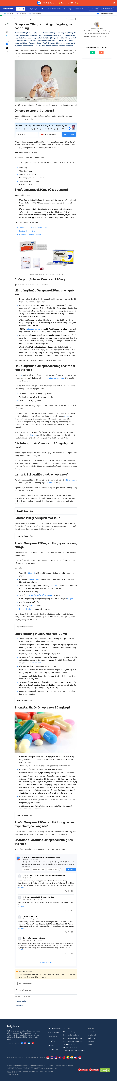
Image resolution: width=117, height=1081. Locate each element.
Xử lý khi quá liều (53, 38)
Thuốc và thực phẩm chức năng (23, 19)
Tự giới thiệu (91, 1032)
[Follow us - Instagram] (25, 1043)
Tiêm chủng (10, 13)
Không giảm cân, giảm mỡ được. (34, 938)
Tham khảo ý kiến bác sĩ (106, 13)
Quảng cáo (91, 1041)
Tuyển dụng (91, 1038)
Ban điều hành (92, 1035)
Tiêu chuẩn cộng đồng (70, 1047)
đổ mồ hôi (31, 573)
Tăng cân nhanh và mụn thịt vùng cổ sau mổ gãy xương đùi (44, 875)
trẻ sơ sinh (33, 435)
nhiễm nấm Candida (44, 595)
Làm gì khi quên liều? (68, 38)
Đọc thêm (21, 887)
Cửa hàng (51, 1045)
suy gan (70, 599)
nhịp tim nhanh (70, 480)
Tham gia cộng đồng (46, 962)
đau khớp (32, 606)
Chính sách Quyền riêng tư (71, 1035)
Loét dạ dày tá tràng (27, 231)
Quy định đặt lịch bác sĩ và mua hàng (74, 1050)
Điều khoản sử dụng (69, 1032)
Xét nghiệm (22, 13)
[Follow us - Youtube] (33, 1043)
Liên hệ (90, 1044)
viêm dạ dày (31, 595)
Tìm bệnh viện (52, 1037)
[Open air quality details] (7, 24)
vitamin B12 (36, 663)
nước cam (60, 378)
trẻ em (19, 375)
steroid (66, 416)
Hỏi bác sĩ (71, 869)
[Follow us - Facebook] (22, 1043)
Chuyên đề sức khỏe (54, 1028)
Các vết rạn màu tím (30, 916)
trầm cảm (53, 586)
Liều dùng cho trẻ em (62, 35)
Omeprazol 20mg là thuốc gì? (25, 33)
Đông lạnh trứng (36, 13)
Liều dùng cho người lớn (44, 35)
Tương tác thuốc (35, 43)
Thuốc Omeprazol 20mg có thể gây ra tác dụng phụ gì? (36, 40)
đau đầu (49, 483)
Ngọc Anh (90, 36)
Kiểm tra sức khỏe (53, 1032)
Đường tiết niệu (25, 609)
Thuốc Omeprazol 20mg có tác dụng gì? (52, 33)
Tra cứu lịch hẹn (53, 1049)
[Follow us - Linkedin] (29, 1043)
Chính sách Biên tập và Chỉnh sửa (73, 1038)
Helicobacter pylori (33, 329)
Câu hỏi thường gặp (69, 1044)
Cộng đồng (51, 1041)
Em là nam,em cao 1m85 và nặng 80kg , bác (38, 897)
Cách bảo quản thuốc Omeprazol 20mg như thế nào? (54, 46)
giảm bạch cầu (33, 579)
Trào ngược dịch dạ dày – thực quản (33, 227)
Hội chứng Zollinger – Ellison (30, 234)
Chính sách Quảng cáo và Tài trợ (73, 1041)
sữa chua (52, 378)
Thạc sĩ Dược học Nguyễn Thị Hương (97, 31)
